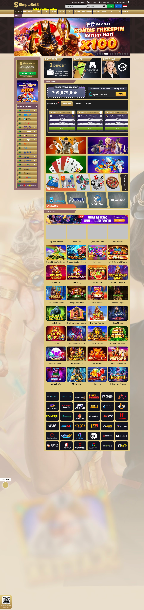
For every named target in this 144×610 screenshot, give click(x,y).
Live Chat (92, 2)
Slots (45, 12)
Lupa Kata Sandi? (119, 2)
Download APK (79, 2)
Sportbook (28, 12)
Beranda (18, 12)
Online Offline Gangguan (28, 185)
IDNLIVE (53, 12)
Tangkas (96, 12)
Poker (69, 12)
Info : (17, 15)
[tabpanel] (88, 121)
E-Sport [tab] (89, 104)
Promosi (125, 12)
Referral (117, 12)
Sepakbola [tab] (67, 104)
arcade (61, 12)
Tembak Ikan (106, 12)
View (121, 92)
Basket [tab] (78, 104)
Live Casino (87, 12)
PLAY (62, 128)
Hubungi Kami (105, 2)
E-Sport (37, 12)
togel (77, 12)
